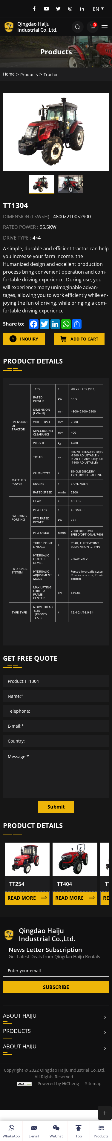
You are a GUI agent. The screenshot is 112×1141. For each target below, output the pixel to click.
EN (96, 9)
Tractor (51, 74)
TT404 (57, 883)
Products (29, 74)
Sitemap (93, 1083)
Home (9, 74)
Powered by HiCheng (58, 1083)
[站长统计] (24, 1083)
